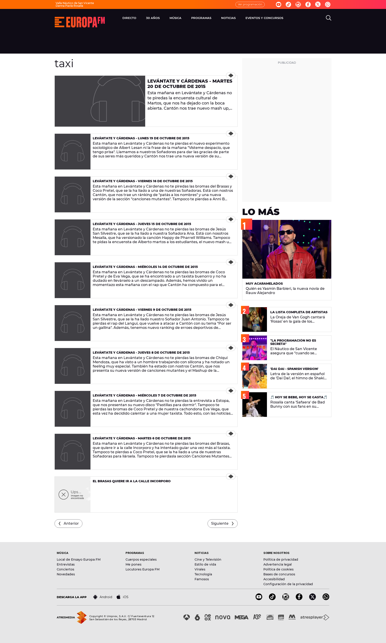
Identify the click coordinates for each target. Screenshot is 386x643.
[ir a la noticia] (100, 101)
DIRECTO (129, 18)
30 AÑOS (153, 18)
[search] (328, 18)
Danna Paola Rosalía (69, 5)
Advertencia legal (277, 564)
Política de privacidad (280, 559)
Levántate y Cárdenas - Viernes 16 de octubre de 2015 (143, 181)
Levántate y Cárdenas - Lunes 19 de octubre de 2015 (141, 138)
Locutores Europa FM (142, 569)
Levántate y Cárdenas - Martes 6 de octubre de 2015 (142, 438)
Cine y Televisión (208, 559)
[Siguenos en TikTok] (272, 599)
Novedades (66, 574)
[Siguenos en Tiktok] (288, 4)
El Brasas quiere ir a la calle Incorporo (132, 481)
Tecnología (203, 574)
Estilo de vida (205, 564)
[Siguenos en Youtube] (278, 4)
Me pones (133, 564)
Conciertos (65, 569)
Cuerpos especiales (141, 559)
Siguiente (220, 523)
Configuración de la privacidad (288, 584)
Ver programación (250, 4)
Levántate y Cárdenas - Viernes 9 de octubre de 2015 (142, 310)
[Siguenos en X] (312, 599)
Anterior (71, 523)
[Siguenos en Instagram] (298, 4)
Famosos (202, 579)
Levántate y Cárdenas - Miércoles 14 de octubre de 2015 (145, 267)
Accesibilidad (274, 579)
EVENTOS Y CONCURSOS (264, 18)
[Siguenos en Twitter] (318, 5)
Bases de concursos (279, 574)
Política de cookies (278, 569)
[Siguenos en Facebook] (308, 4)
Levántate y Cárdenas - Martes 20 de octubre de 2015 (189, 83)
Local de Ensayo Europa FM (79, 559)
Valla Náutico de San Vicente (75, 3)
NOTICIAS (228, 18)
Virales (200, 569)
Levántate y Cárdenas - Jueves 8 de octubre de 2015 (141, 353)
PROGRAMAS (201, 18)
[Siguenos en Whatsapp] (327, 4)
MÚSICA (175, 18)
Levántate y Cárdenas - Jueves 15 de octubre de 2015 (142, 224)
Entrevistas (66, 564)
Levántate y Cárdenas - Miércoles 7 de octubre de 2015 (144, 395)
